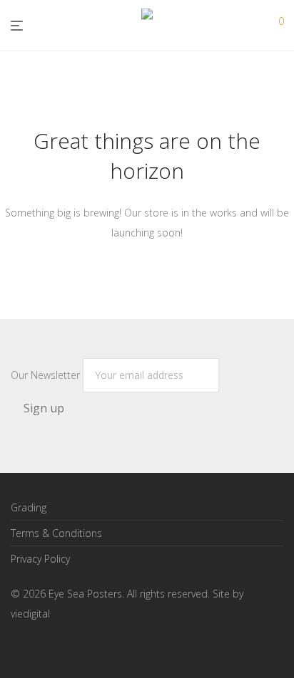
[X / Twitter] (61, 646)
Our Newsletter (47, 375)
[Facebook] (16, 646)
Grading (28, 507)
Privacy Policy (40, 558)
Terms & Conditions (56, 533)
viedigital (30, 613)
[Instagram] (39, 646)
